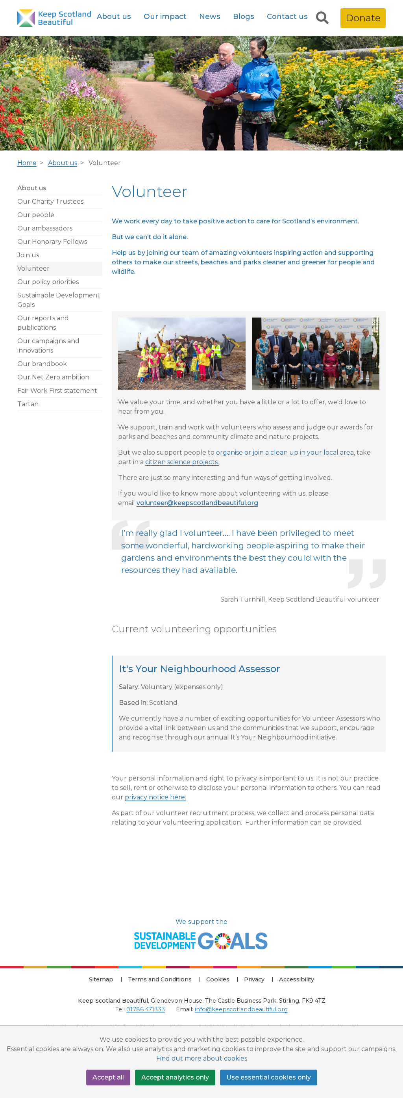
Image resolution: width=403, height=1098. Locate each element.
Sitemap (101, 979)
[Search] (322, 18)
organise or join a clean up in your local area (285, 452)
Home (27, 163)
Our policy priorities (48, 282)
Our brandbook (42, 364)
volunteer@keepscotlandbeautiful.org (197, 503)
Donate (363, 18)
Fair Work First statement (57, 390)
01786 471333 (145, 1009)
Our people (35, 215)
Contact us (287, 16)
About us (114, 16)
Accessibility (296, 979)
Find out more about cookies (201, 1058)
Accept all (108, 1077)
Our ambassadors (44, 228)
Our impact (165, 16)
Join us (28, 255)
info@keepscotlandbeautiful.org (241, 1009)
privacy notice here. (155, 797)
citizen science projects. (182, 462)
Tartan (28, 404)
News (209, 16)
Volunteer (33, 268)
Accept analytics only (175, 1077)
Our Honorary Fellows (52, 241)
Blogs (243, 16)
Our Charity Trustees (50, 201)
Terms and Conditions (160, 979)
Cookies (217, 979)
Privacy (254, 979)
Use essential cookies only (268, 1077)
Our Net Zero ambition (53, 377)
